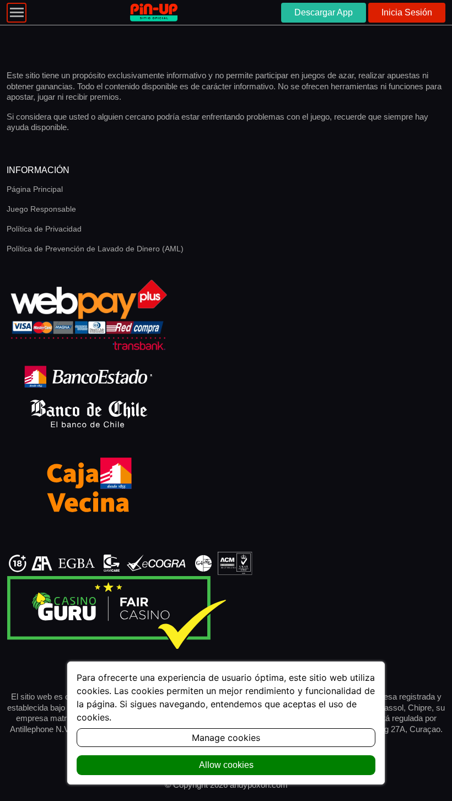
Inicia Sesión (406, 12)
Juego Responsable (41, 209)
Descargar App (323, 12)
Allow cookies (226, 765)
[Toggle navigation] (16, 13)
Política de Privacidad (44, 228)
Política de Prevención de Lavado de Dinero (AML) (95, 248)
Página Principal (35, 189)
